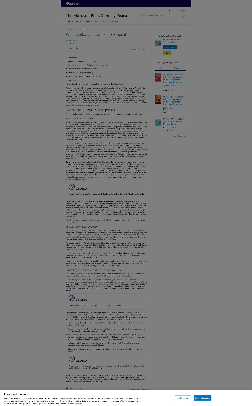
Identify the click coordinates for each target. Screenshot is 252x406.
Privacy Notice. (76, 403)
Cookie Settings (183, 398)
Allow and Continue (202, 398)
